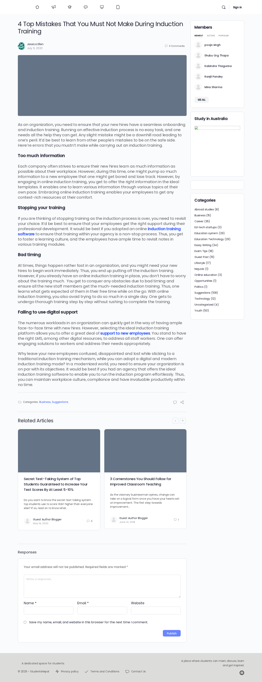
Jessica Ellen (35, 44)
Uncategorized (203, 305)
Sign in (237, 7)
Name (30, 603)
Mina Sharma (213, 87)
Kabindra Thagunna (218, 66)
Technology (202, 299)
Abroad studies (204, 209)
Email (83, 603)
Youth (198, 310)
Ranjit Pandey (213, 76)
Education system (206, 233)
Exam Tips (201, 251)
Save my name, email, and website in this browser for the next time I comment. (88, 622)
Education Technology (209, 239)
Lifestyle (199, 263)
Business (45, 402)
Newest (198, 36)
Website (137, 603)
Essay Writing (202, 245)
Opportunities (203, 281)
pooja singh (212, 44)
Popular (224, 36)
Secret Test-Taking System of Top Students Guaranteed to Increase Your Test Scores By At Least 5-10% (56, 484)
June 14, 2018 (127, 522)
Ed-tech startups (205, 227)
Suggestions (60, 402)
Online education (205, 275)
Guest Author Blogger (47, 519)
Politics (198, 287)
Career (199, 221)
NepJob (199, 269)
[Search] (223, 7)
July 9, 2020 (35, 48)
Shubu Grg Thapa (216, 55)
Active (211, 36)
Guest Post (201, 257)
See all (201, 99)
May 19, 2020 (40, 523)
